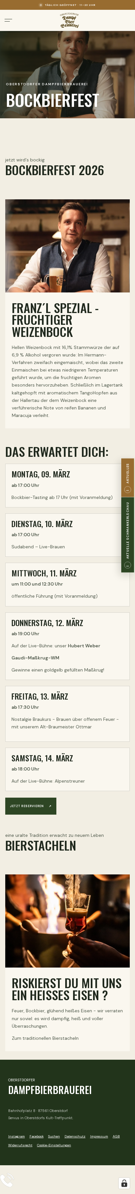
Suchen (54, 1136)
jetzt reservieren (31, 806)
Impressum (99, 1136)
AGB (116, 1136)
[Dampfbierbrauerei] (69, 20)
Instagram (16, 1136)
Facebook (36, 1136)
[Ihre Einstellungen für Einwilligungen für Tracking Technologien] (124, 1183)
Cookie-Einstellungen (54, 1145)
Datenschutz (75, 1136)
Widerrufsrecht (20, 1145)
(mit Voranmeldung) (91, 497)
